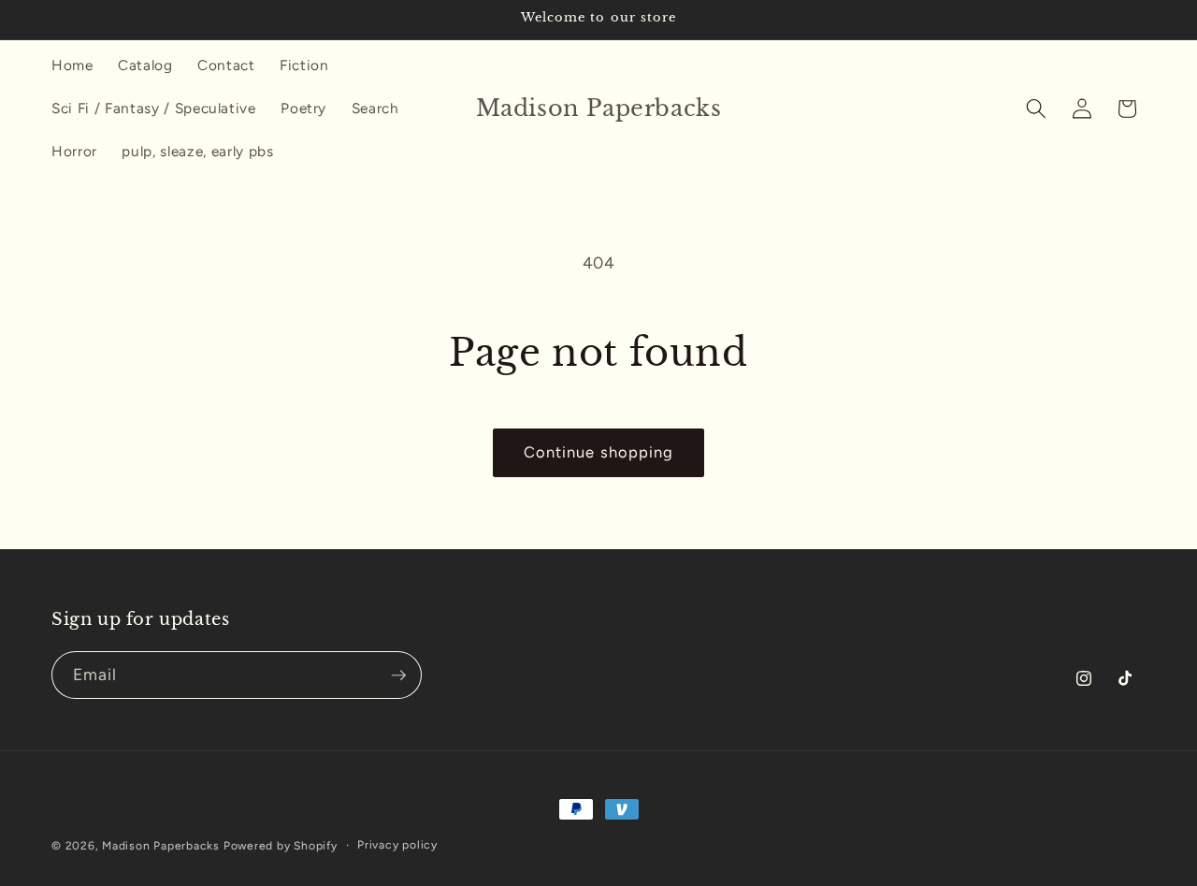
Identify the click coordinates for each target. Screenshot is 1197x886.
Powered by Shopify (281, 845)
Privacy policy (397, 844)
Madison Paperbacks (161, 845)
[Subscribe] (398, 675)
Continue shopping (599, 452)
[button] (1036, 108)
